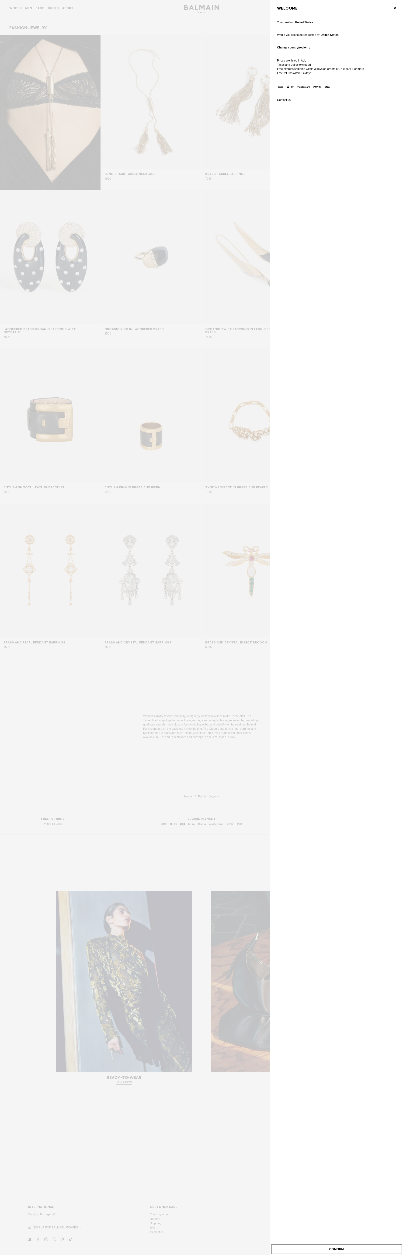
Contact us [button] (284, 100)
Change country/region (292, 47)
